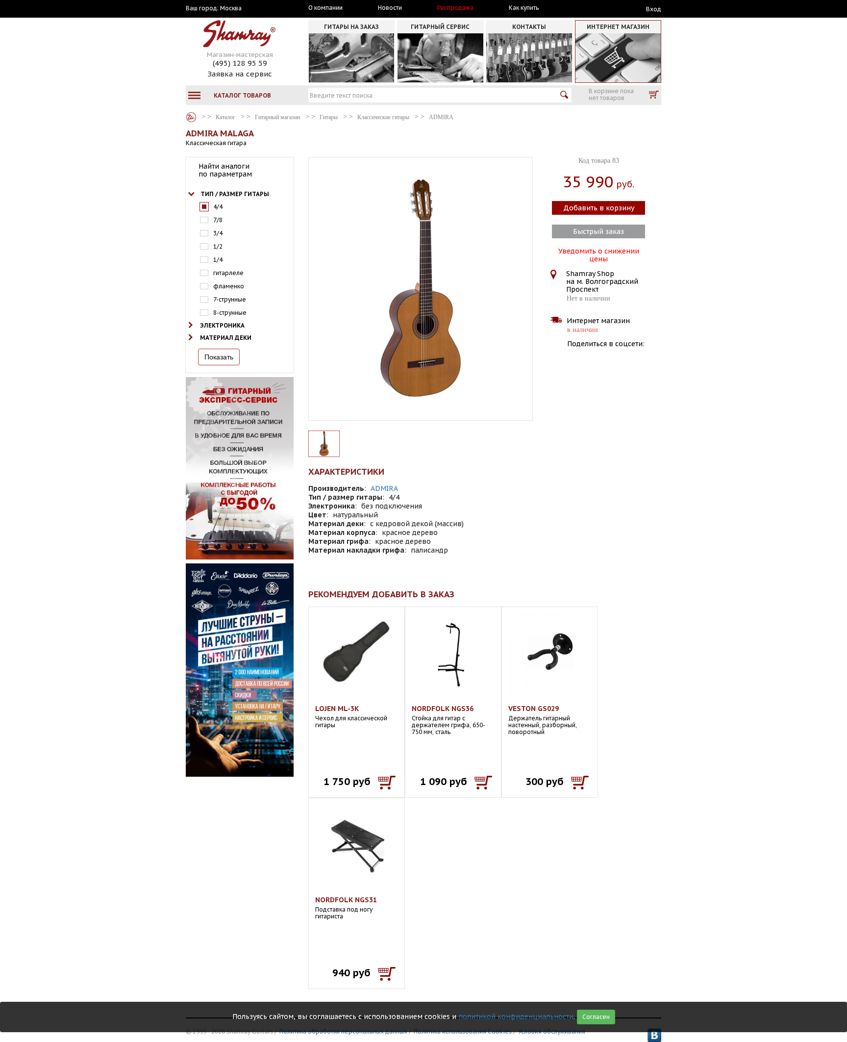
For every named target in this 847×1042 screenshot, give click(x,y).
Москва (231, 8)
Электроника (222, 325)
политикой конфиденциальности (515, 1016)
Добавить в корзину (598, 207)
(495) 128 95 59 (240, 63)
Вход (653, 9)
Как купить (524, 7)
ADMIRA (384, 488)
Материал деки (225, 337)
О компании (325, 7)
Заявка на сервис (239, 73)
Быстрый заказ (598, 231)
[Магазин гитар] (191, 117)
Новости (390, 7)
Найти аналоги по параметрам (225, 170)
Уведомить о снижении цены (598, 254)
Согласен (596, 1016)
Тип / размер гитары (234, 194)
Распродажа (455, 7)
